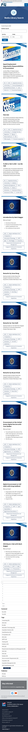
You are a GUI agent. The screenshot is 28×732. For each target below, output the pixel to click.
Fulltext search (5, 28)
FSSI (16, 136)
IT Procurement (16, 568)
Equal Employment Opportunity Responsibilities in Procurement (13, 66)
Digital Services (7, 451)
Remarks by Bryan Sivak (11, 373)
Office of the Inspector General (9, 718)
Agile (5, 240)
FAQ (23, 696)
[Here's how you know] (14, 1)
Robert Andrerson (8, 136)
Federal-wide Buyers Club (14, 233)
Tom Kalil (14, 341)
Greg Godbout (7, 509)
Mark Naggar (12, 240)
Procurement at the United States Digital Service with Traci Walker (12, 424)
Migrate (13, 134)
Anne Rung (14, 292)
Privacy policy (5, 722)
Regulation (6, 134)
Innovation (19, 240)
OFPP (19, 238)
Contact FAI (11, 696)
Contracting (7, 85)
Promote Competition (18, 139)
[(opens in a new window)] (4, 704)
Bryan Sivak (14, 391)
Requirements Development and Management (14, 243)
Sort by (4, 34)
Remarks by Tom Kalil (10, 323)
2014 (19, 185)
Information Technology (9, 238)
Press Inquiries (4, 697)
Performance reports (6, 720)
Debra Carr (6, 90)
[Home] (12, 4)
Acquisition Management (9, 185)
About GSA (4, 709)
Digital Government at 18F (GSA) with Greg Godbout (12, 485)
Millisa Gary (6, 187)
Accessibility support (7, 711)
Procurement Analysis (16, 90)
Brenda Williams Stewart (9, 87)
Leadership (6, 294)
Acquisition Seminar (17, 83)
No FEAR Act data (6, 716)
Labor (19, 87)
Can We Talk (18, 192)
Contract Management (17, 85)
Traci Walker (16, 451)
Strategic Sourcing (16, 132)
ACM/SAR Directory (18, 696)
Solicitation (6, 190)
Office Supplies (7, 139)
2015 (9, 83)
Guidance (14, 183)
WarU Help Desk (4, 696)
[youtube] (15, 693)
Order (13, 34)
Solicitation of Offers (8, 192)
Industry (14, 187)
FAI (4, 83)
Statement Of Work (16, 190)
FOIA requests (5, 713)
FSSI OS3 (6, 115)
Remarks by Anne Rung (11, 273)
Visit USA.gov (5, 729)
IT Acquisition (7, 236)
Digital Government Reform (10, 511)
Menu (26, 4)
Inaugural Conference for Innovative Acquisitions (14, 247)
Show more (7, 668)
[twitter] (12, 693)
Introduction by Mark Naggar (13, 217)
